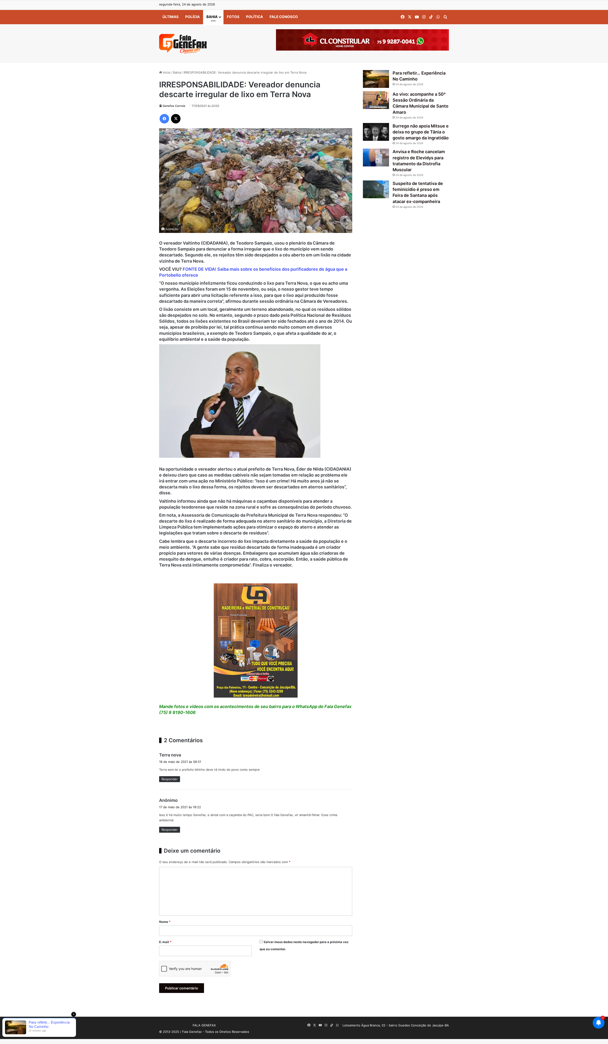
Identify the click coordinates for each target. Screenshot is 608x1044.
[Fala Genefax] (183, 43)
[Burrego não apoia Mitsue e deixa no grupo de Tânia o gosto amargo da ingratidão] (376, 132)
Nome (165, 922)
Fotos (233, 16)
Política (254, 16)
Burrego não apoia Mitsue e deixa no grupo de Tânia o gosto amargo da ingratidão (421, 131)
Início (166, 72)
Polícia (192, 16)
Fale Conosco (284, 16)
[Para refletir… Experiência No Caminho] (376, 79)
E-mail (165, 942)
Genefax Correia (174, 106)
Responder (170, 779)
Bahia (212, 16)
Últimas (170, 16)
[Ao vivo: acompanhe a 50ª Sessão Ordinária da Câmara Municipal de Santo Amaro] (376, 100)
